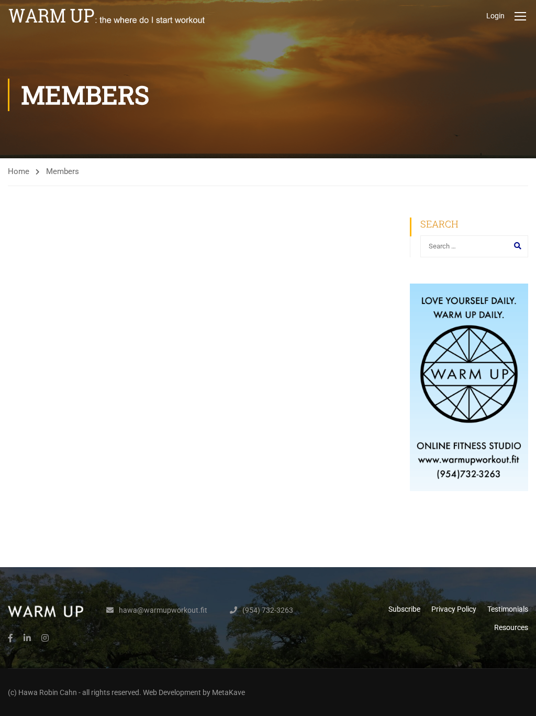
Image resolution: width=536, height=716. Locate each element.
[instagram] (45, 638)
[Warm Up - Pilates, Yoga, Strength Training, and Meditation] (107, 16)
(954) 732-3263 (267, 610)
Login (495, 16)
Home (18, 171)
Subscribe (404, 609)
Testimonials (507, 609)
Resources (511, 627)
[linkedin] (27, 638)
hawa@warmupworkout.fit (163, 610)
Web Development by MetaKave (194, 692)
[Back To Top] (515, 697)
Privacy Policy (453, 609)
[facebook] (10, 638)
